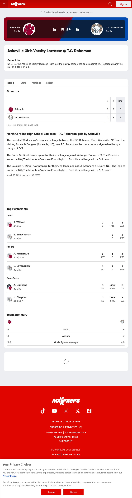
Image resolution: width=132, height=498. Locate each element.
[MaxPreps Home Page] (41, 12)
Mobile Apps (73, 421)
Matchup (36, 82)
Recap (10, 82)
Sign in (123, 4)
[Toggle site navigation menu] (4, 4)
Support (64, 441)
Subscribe (56, 427)
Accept (51, 491)
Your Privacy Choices (66, 436)
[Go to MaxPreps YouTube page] (54, 411)
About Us (57, 421)
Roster (49, 82)
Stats (23, 82)
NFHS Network (71, 454)
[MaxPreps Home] (18, 4)
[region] (66, 478)
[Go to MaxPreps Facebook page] (89, 411)
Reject (73, 491)
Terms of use (54, 432)
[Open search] (110, 4)
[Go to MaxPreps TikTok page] (42, 411)
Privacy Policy (73, 427)
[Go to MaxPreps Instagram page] (66, 411)
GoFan (56, 454)
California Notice (75, 432)
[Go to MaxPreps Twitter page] (77, 411)
